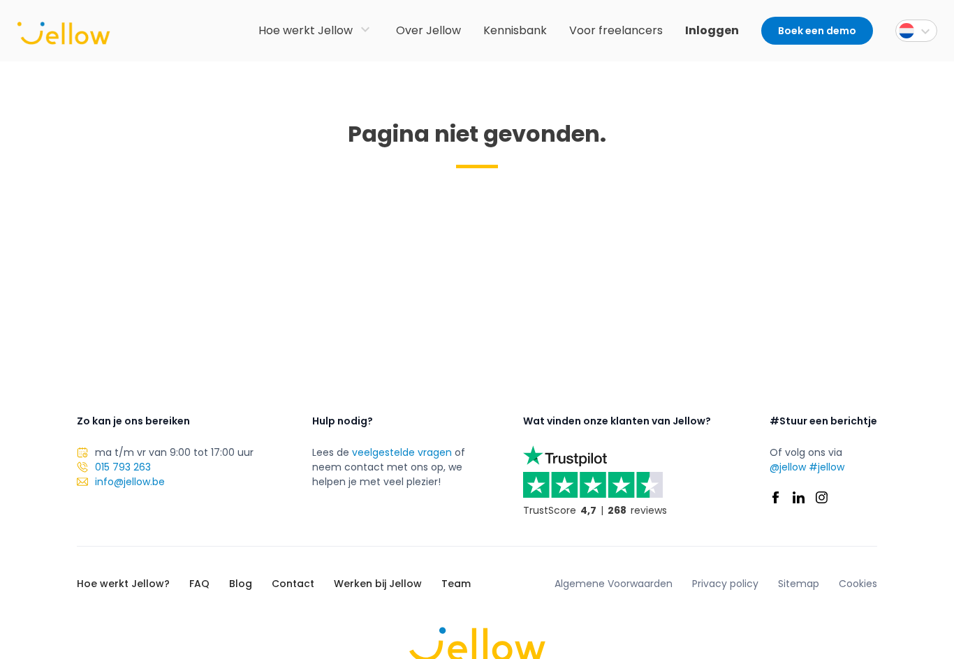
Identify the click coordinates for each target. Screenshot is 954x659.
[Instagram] (822, 497)
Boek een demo (817, 31)
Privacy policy (725, 584)
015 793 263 (123, 467)
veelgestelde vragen (402, 452)
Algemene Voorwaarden (614, 584)
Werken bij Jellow (378, 584)
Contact (293, 584)
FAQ (199, 584)
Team (456, 584)
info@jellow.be (130, 482)
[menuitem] (916, 31)
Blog (240, 584)
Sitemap (798, 584)
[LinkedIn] (799, 497)
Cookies (858, 584)
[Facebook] (775, 497)
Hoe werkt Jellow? (123, 584)
